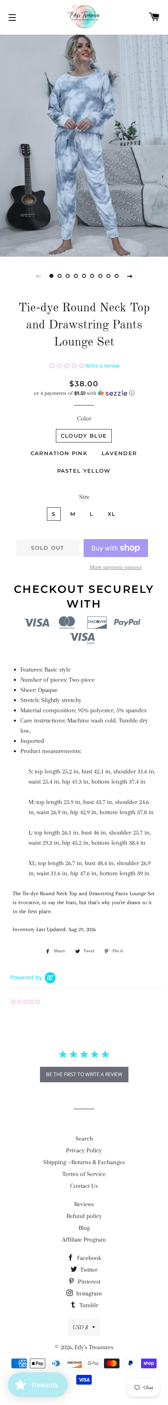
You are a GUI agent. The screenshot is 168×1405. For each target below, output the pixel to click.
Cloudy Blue (84, 435)
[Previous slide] (38, 276)
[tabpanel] (84, 145)
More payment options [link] (116, 567)
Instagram (88, 1293)
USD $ (80, 1327)
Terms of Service (84, 1174)
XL (112, 514)
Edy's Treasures (94, 1347)
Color (84, 418)
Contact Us (84, 1185)
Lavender (119, 453)
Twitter (88, 1269)
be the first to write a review (84, 1074)
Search (84, 1138)
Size (84, 496)
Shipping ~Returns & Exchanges (84, 1162)
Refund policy (84, 1216)
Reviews (84, 1204)
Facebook (88, 1258)
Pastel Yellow (84, 470)
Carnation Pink (59, 453)
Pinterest (88, 1281)
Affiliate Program (84, 1239)
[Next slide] (130, 276)
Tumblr (88, 1305)
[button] (84, 393)
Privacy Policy (84, 1150)
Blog (84, 1227)
